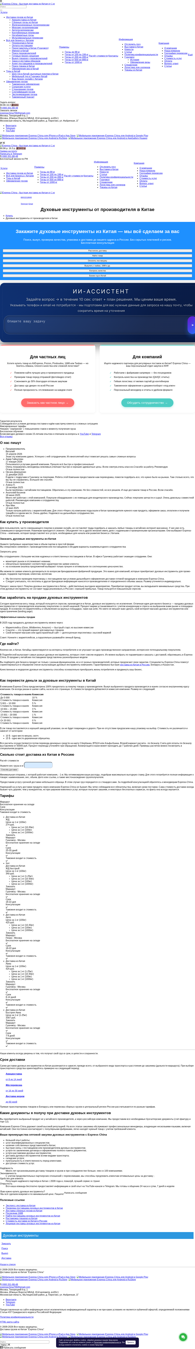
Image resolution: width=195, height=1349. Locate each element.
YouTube (10, 131)
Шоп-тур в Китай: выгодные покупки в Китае (35, 74)
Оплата (168, 61)
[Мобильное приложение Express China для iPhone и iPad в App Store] (38, 1277)
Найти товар (97, 256)
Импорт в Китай (20, 50)
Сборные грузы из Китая (25, 22)
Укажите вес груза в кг (11, 766)
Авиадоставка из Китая (24, 20)
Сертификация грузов (23, 92)
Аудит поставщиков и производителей (32, 63)
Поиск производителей (24, 53)
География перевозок (175, 53)
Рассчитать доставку (97, 251)
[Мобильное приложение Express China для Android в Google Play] (112, 1277)
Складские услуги (21, 86)
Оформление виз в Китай (25, 68)
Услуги (3, 12)
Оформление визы (140, 62)
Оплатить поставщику (97, 261)
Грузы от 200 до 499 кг (76, 57)
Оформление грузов (17, 81)
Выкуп (4, 1253)
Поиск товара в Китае (23, 66)
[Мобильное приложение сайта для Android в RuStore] (33, 138)
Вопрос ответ (171, 63)
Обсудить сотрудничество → (147, 402)
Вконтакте (11, 125)
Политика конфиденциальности (141, 54)
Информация (126, 39)
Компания (164, 43)
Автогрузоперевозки (23, 30)
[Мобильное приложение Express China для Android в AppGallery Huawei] (102, 1279)
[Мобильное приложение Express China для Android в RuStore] (33, 1279)
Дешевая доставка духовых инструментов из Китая (33, 1223)
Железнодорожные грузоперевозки (30, 25)
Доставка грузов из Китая (19, 17)
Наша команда (172, 50)
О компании (170, 48)
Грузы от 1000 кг (73, 62)
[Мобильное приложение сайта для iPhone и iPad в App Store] (38, 135)
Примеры (64, 47)
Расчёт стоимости (98, 56)
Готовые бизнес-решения (25, 56)
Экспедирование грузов (24, 94)
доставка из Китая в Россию (135, 664)
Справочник (130, 65)
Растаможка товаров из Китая (21, 1218)
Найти (3, 1345)
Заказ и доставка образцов (26, 61)
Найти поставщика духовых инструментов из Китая (33, 1216)
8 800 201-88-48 (9, 108)
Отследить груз (132, 44)
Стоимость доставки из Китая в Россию (26, 1221)
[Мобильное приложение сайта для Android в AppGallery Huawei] (108, 138)
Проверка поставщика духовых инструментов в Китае (34, 1208)
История (134, 59)
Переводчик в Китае (22, 43)
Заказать (6, 1243)
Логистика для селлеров (137, 67)
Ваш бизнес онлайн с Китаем (27, 79)
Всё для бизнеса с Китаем (20, 40)
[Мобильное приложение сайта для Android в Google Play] (112, 135)
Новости (128, 49)
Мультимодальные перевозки (27, 38)
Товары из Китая (133, 70)
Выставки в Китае (133, 47)
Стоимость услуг (173, 58)
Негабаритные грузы (23, 35)
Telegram (10, 128)
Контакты (113, 56)
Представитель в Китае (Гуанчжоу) (30, 48)
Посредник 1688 (14, 1213)
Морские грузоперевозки (25, 27)
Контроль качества (97, 271)
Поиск (4, 1248)
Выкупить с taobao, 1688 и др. (97, 266)
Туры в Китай (13, 71)
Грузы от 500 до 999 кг (76, 59)
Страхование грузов (22, 89)
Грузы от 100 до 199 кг (76, 54)
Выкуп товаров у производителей (29, 58)
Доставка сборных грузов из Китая (24, 1210)
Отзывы (168, 56)
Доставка (6, 1258)
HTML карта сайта (9, 1322)
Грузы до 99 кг (72, 52)
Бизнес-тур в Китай (97, 276)
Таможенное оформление (26, 84)
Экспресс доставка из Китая (20, 1205)
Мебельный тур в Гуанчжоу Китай (29, 76)
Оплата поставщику (22, 45)
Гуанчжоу (129, 57)
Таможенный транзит (23, 97)
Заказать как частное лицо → (48, 402)
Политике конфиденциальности (107, 1342)
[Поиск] (1, 10)
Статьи (128, 52)
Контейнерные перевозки (25, 32)
